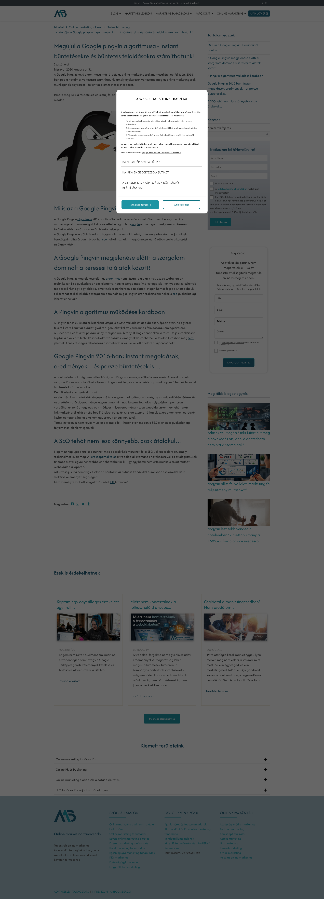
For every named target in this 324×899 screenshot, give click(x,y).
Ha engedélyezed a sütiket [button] (142, 162)
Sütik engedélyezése (140, 204)
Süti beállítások (181, 204)
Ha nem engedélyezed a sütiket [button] (145, 172)
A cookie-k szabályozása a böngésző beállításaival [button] (150, 185)
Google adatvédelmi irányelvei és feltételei (161, 152)
